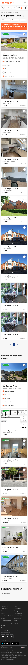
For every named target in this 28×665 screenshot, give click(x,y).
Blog (2, 611)
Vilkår (15, 620)
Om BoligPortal (4, 608)
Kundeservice (17, 618)
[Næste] (17, 344)
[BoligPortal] (8, 3)
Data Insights (4, 630)
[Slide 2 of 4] (13, 156)
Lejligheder (9, 12)
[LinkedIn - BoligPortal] (7, 636)
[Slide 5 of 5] (15, 49)
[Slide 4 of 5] (14, 49)
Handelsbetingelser (6, 620)
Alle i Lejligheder (6, 593)
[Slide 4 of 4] (15, 156)
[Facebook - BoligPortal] (3, 636)
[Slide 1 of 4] (12, 156)
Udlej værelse (17, 608)
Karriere (3, 625)
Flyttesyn (16, 611)
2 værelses (15, 20)
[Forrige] (10, 344)
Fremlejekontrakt (18, 613)
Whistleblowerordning (6, 623)
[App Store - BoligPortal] (15, 643)
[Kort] (25, 7)
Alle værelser (6, 20)
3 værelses (24, 20)
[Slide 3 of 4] (14, 156)
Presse (2, 613)
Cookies (3, 618)
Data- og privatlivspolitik (7, 615)
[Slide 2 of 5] (13, 49)
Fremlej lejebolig (18, 615)
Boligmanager (4, 627)
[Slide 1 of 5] (12, 49)
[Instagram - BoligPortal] (12, 636)
